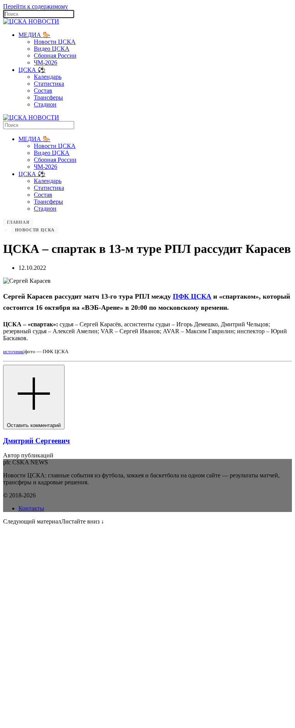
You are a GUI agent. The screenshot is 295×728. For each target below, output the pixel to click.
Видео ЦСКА (52, 48)
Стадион (45, 104)
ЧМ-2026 (45, 62)
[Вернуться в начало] (31, 21)
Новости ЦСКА (55, 41)
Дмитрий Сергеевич (36, 441)
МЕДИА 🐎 (34, 35)
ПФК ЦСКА (192, 296)
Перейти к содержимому (35, 6)
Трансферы (48, 97)
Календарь (47, 76)
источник (13, 351)
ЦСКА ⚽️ (31, 69)
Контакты (31, 508)
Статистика (49, 83)
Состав (43, 90)
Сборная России (55, 55)
